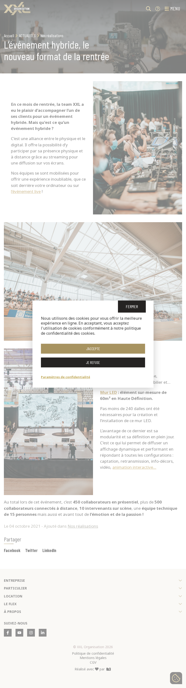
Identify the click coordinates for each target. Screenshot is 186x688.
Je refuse (93, 362)
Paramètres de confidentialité (65, 377)
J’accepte (93, 348)
